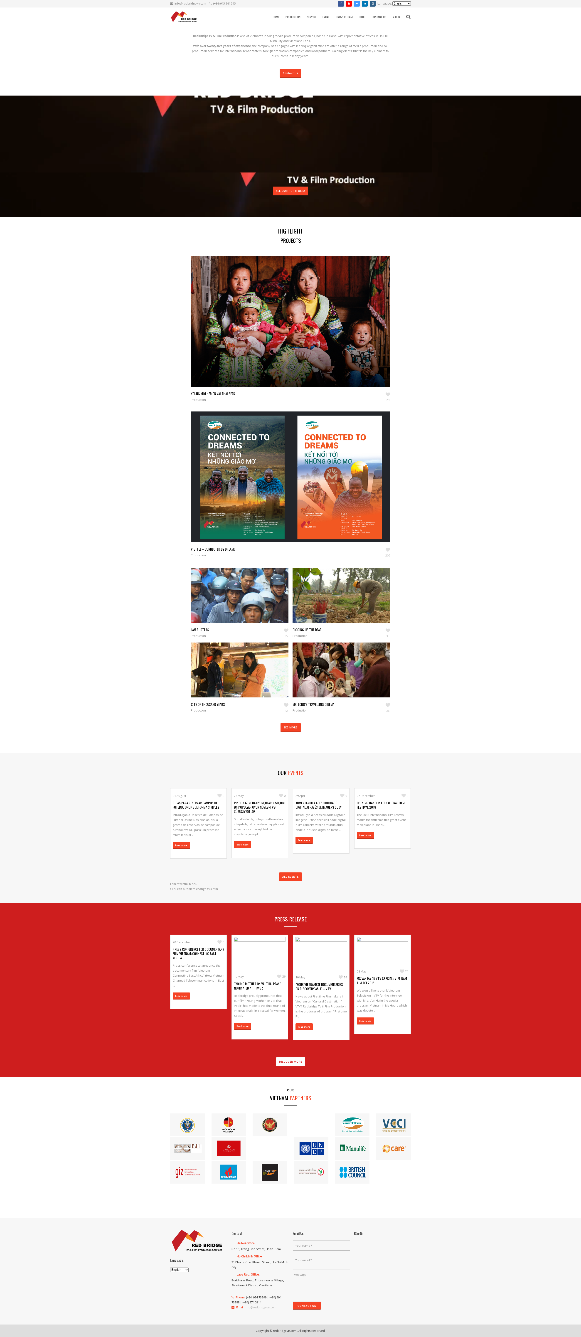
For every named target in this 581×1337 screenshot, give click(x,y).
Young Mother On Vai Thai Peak (213, 393)
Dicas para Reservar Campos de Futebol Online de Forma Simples (196, 805)
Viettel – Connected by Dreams (213, 549)
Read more (181, 845)
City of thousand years (208, 704)
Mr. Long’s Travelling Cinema (313, 704)
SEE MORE (291, 727)
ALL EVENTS (290, 876)
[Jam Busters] (234, 602)
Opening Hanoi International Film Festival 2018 (381, 805)
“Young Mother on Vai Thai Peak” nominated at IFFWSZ (257, 985)
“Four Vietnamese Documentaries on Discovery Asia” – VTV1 (319, 986)
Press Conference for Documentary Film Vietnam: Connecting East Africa (198, 953)
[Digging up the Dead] (336, 602)
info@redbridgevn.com (190, 3)
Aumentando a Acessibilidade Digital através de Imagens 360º (318, 805)
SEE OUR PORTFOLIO (290, 190)
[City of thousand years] (234, 676)
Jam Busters (200, 629)
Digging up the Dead (307, 629)
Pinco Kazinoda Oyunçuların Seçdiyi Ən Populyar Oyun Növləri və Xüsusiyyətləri (259, 807)
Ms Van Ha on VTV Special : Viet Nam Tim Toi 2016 (382, 980)
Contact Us (290, 73)
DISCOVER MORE (290, 1061)
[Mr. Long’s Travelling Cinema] (336, 676)
